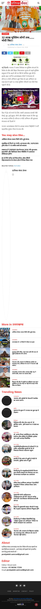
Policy (31, 591)
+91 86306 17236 (15, 567)
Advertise (16, 591)
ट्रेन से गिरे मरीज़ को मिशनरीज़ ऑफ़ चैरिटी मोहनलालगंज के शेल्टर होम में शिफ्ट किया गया (17, 159)
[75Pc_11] (20, 64)
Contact (24, 591)
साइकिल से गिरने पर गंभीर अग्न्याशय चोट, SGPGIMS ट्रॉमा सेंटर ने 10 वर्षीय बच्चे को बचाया (20, 144)
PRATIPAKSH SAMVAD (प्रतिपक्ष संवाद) (22, 598)
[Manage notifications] (36, 604)
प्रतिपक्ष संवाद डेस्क (16, 45)
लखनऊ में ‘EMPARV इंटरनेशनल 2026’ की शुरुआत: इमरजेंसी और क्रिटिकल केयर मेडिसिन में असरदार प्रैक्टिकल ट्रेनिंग (19, 152)
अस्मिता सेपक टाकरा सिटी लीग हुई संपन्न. (15, 139)
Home (9, 591)
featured (17, 166)
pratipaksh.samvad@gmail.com (15, 554)
